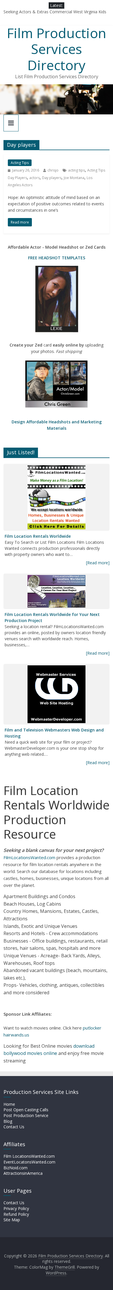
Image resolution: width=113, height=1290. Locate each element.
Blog (7, 1121)
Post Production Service (25, 1115)
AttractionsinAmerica (23, 1173)
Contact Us (13, 1126)
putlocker (92, 1028)
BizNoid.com (15, 1167)
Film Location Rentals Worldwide (38, 536)
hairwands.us (16, 1035)
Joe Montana (74, 177)
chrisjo (53, 170)
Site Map (11, 1219)
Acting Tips (20, 162)
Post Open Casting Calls (25, 1109)
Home (9, 1104)
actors (34, 177)
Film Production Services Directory (56, 49)
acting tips (76, 170)
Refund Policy (16, 1214)
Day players (51, 177)
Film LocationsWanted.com (29, 1156)
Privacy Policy (16, 1208)
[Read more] (98, 562)
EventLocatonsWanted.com (29, 1162)
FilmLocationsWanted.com (29, 857)
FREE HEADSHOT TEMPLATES (56, 257)
